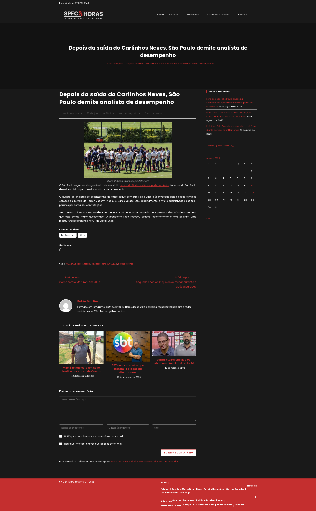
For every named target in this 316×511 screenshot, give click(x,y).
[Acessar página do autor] (65, 305)
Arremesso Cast (205, 504)
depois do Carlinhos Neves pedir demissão (144, 185)
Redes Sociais (224, 504)
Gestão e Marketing (182, 489)
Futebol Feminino (214, 489)
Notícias (252, 485)
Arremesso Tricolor (171, 505)
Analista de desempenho (78, 264)
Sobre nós (166, 501)
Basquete (188, 504)
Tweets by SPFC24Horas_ (220, 145)
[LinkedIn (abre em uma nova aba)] (255, 3)
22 (252, 192)
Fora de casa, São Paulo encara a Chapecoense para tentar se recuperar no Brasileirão (229, 102)
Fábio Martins (71, 113)
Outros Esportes (235, 489)
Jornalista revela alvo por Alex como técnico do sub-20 (174, 361)
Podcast (239, 504)
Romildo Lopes (125, 264)
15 (252, 185)
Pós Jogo (185, 492)
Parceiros (188, 500)
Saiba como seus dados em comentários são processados (144, 461)
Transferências (169, 492)
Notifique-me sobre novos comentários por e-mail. (93, 436)
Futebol (164, 489)
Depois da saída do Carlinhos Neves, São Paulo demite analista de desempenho (170, 63)
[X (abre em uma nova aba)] (244, 3)
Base (199, 489)
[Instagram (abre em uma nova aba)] (252, 3)
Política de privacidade (209, 500)
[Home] (103, 63)
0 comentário (153, 113)
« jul (208, 218)
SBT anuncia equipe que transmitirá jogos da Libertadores (128, 369)
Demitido (96, 264)
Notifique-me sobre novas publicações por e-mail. (93, 443)
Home (163, 482)
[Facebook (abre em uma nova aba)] (248, 3)
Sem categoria (128, 113)
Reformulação (109, 264)
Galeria (176, 500)
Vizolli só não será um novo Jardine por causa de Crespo (81, 369)
